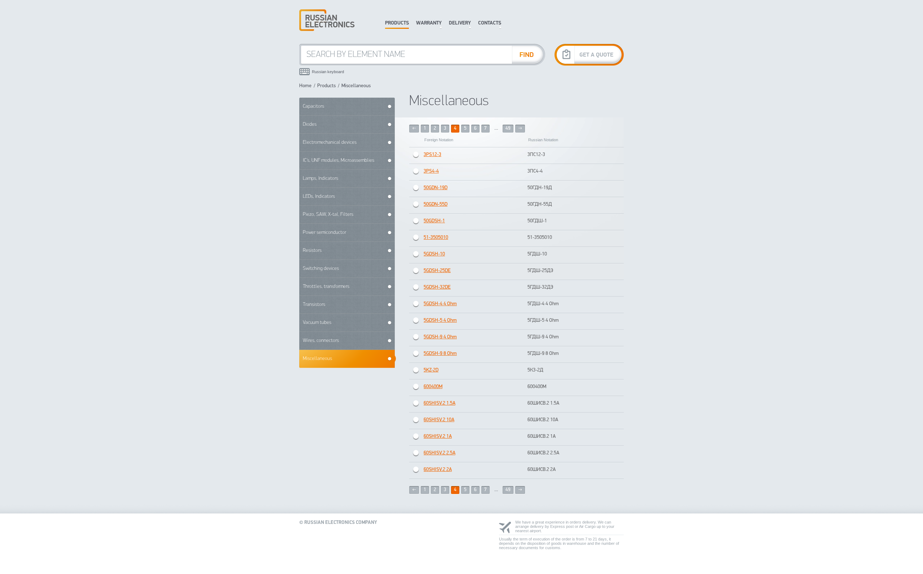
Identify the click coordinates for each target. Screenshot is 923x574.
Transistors (314, 304)
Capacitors (313, 106)
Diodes (310, 124)
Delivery (460, 23)
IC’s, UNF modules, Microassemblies (338, 160)
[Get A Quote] (589, 55)
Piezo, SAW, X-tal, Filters (328, 214)
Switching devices (321, 268)
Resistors (312, 250)
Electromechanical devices (330, 142)
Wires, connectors (321, 340)
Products (397, 23)
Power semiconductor (324, 232)
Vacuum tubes (317, 322)
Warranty (429, 23)
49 (508, 128)
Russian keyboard (328, 72)
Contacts (489, 23)
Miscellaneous (317, 358)
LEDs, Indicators (319, 196)
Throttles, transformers (326, 286)
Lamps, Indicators (320, 178)
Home (305, 86)
